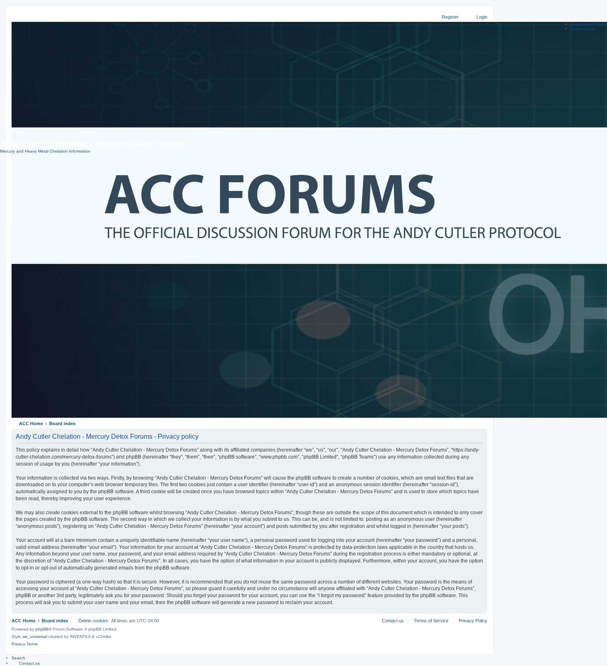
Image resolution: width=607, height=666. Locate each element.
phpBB (42, 629)
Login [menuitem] (482, 16)
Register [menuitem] (450, 16)
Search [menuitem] (18, 658)
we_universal (34, 636)
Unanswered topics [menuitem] (589, 24)
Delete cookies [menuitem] (93, 620)
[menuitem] (26, 663)
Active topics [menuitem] (583, 28)
